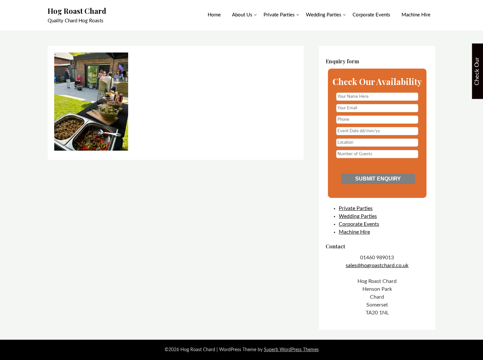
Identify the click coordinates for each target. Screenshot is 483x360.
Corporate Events (371, 14)
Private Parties (279, 14)
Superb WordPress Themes (291, 350)
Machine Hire (416, 14)
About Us (242, 14)
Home (214, 14)
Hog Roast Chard (77, 11)
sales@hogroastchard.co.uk (377, 265)
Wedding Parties (323, 14)
